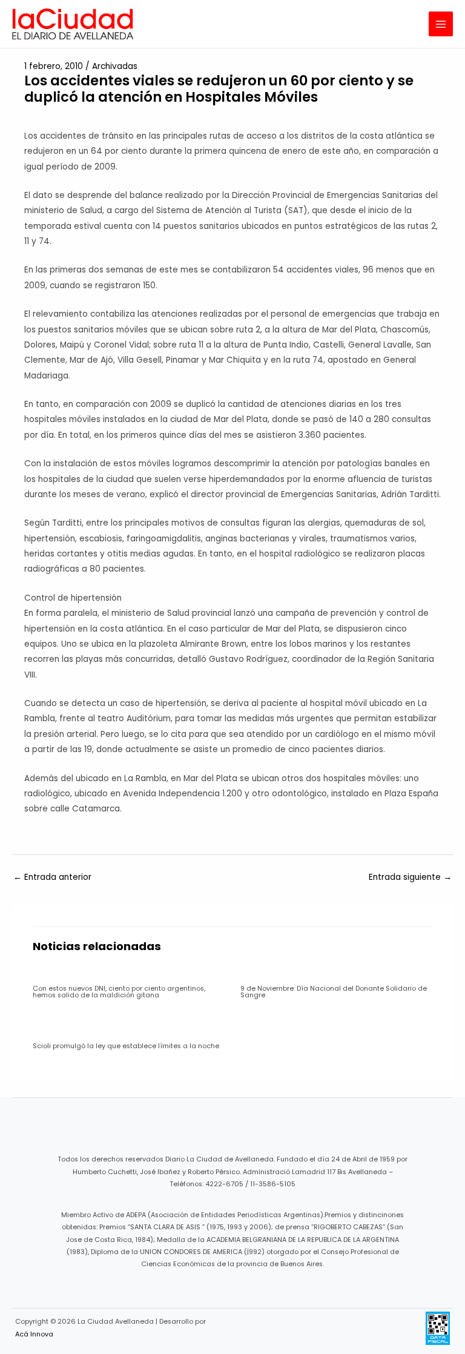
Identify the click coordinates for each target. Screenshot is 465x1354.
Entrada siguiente (410, 877)
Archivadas (114, 66)
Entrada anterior (52, 877)
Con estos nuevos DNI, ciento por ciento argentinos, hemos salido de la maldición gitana (119, 992)
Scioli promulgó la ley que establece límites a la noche (126, 1046)
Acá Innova (34, 1334)
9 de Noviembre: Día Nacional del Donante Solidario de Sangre (333, 992)
